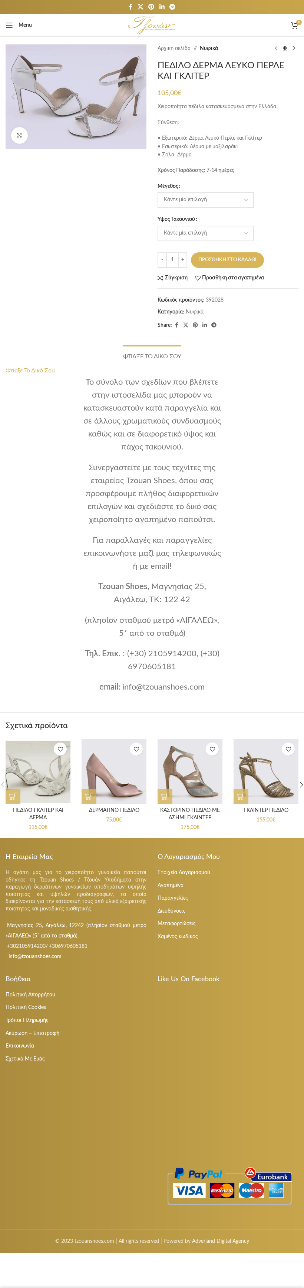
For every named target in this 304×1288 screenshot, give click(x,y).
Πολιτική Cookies (26, 1007)
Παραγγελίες (173, 898)
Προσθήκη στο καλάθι (227, 260)
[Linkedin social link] (162, 7)
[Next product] (294, 48)
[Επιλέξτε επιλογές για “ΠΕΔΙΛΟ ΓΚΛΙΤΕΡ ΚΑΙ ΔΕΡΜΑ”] (13, 796)
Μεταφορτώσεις (177, 923)
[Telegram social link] (172, 7)
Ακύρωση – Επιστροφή (32, 1033)
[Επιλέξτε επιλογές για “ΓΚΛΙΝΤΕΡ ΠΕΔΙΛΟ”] (241, 796)
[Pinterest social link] (151, 7)
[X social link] (140, 7)
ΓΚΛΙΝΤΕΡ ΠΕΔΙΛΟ (266, 810)
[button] (13, 96)
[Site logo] (152, 25)
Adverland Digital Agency (220, 1241)
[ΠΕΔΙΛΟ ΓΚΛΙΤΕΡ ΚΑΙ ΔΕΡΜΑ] (38, 771)
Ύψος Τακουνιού (176, 219)
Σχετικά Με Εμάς (25, 1059)
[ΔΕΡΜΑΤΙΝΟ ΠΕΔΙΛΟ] (114, 771)
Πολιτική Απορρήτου (30, 994)
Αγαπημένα (171, 885)
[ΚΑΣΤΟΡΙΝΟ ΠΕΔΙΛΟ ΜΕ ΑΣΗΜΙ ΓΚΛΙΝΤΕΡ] (190, 771)
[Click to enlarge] (19, 135)
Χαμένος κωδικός (178, 936)
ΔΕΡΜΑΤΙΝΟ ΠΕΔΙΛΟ (114, 810)
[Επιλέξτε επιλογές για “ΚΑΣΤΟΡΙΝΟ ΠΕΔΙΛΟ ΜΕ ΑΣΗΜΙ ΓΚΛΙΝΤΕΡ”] (165, 796)
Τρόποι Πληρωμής (27, 1020)
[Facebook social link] (130, 7)
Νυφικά (209, 48)
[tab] (152, 355)
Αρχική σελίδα (174, 48)
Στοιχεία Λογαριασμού (184, 872)
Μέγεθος (168, 186)
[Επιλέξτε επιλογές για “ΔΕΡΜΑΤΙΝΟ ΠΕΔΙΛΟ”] (89, 796)
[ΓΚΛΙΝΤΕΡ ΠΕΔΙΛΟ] (266, 771)
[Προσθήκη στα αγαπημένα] (60, 749)
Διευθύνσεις (171, 911)
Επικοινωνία (20, 1046)
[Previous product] (276, 48)
